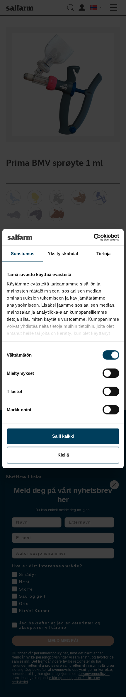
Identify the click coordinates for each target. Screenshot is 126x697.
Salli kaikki (63, 436)
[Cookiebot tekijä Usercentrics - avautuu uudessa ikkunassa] (93, 237)
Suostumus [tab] (23, 253)
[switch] (111, 373)
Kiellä (63, 454)
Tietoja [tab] (103, 253)
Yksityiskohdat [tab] (63, 253)
